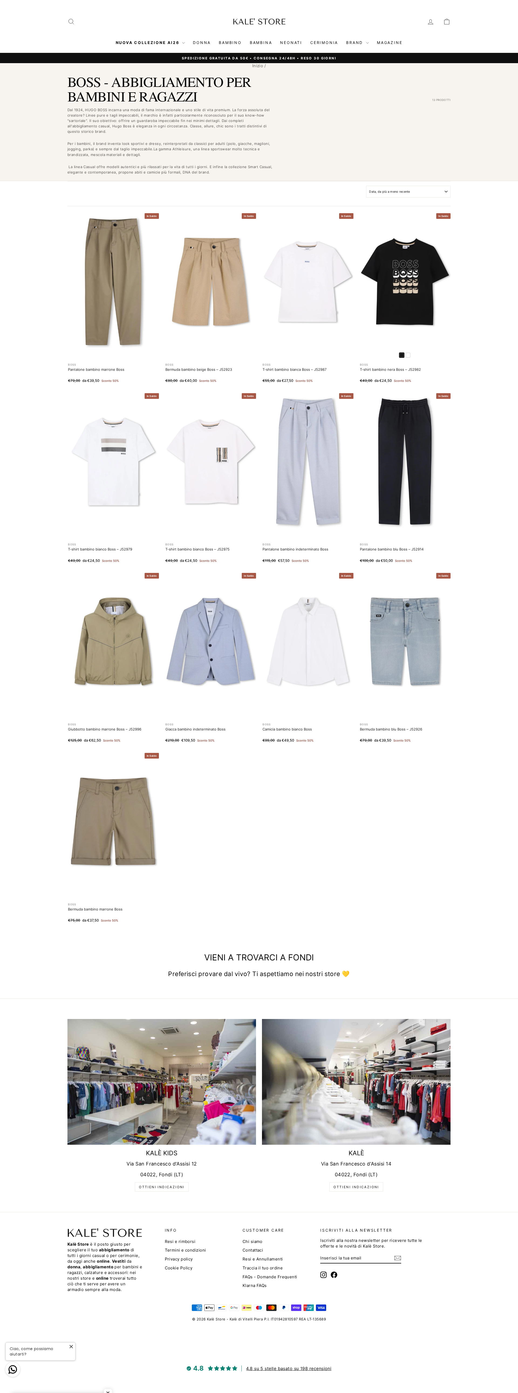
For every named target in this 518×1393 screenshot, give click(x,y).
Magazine (389, 42)
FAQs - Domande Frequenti (270, 1276)
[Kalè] (356, 1082)
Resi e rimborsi (180, 1241)
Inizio (257, 65)
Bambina (261, 42)
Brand (355, 42)
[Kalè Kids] (161, 1082)
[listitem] (407, 355)
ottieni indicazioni (162, 1187)
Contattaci (253, 1250)
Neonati (291, 42)
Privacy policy (179, 1259)
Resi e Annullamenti (263, 1259)
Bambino (230, 42)
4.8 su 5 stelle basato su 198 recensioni (288, 1368)
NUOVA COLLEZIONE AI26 (148, 42)
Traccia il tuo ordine (263, 1267)
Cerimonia (324, 42)
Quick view (113, 344)
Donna (202, 42)
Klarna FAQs (255, 1285)
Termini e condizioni (185, 1250)
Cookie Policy (179, 1267)
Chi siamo (253, 1241)
